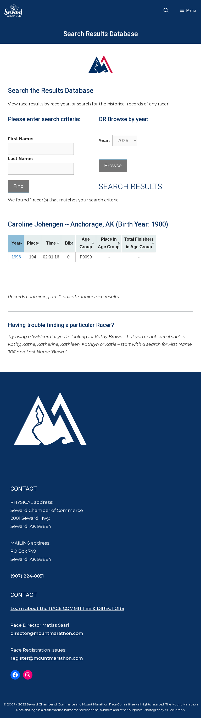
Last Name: (20, 158)
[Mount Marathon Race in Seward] (14, 10)
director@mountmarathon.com (46, 633)
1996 (16, 257)
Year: (104, 140)
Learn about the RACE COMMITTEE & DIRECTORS (67, 608)
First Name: (20, 138)
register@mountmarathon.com (46, 658)
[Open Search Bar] (166, 10)
